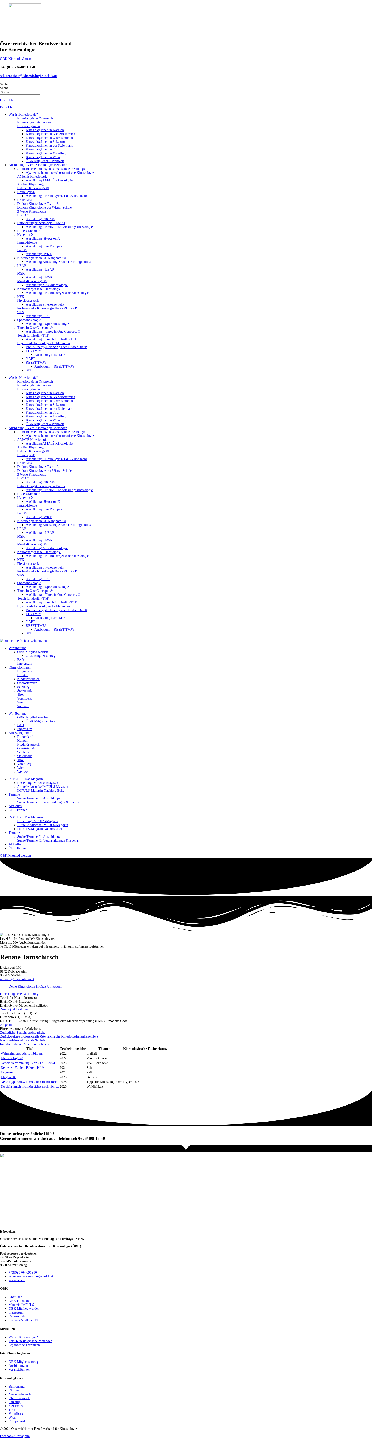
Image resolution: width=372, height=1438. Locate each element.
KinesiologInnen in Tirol (42, 149)
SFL (29, 370)
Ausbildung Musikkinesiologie (47, 285)
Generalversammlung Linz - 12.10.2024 (28, 1063)
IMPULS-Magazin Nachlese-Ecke (40, 790)
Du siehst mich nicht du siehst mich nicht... (30, 1086)
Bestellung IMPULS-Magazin (37, 783)
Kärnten (22, 675)
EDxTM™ (33, 351)
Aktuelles (15, 806)
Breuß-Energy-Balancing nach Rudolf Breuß (56, 347)
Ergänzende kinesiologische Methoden (43, 343)
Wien (20, 702)
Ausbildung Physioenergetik (45, 304)
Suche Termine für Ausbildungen (39, 798)
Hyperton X (25, 234)
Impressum (24, 663)
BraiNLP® (24, 200)
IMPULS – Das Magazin (26, 779)
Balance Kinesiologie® (33, 188)
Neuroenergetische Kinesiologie (39, 289)
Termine (14, 794)
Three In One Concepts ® (35, 327)
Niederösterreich (28, 679)
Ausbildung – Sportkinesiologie (47, 324)
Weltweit (23, 706)
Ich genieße (8, 1077)
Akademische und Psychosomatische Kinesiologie (51, 169)
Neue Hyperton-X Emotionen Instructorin (29, 1082)
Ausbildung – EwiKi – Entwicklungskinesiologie (59, 227)
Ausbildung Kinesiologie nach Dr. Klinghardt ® (58, 262)
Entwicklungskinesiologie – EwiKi (41, 223)
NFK (20, 296)
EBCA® (23, 215)
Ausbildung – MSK (39, 277)
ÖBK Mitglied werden (32, 652)
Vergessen (7, 1072)
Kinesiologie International (34, 122)
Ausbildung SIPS (38, 316)
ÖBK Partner (18, 810)
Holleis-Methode (28, 231)
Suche (4, 84)
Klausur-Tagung (12, 1058)
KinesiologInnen (28, 126)
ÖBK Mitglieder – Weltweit (45, 161)
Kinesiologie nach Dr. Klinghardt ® (41, 258)
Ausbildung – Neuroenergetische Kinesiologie (57, 293)
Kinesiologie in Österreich (35, 118)
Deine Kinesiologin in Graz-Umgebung (35, 986)
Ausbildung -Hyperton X (43, 238)
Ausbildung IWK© (39, 254)
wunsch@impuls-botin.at (17, 979)
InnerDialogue (27, 242)
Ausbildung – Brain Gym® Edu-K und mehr (56, 196)
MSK (21, 273)
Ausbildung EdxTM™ (49, 355)
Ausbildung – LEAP (40, 269)
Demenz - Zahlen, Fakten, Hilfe (22, 1067)
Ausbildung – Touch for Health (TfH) (51, 339)
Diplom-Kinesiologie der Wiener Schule (44, 207)
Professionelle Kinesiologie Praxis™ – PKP (47, 308)
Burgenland (25, 671)
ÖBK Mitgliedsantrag (40, 656)
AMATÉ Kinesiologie (32, 176)
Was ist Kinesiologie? (23, 114)
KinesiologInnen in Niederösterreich (50, 134)
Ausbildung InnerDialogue (44, 246)
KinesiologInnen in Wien (43, 157)
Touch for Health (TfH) (33, 335)
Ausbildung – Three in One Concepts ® (53, 331)
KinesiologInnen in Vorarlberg (46, 153)
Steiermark (24, 690)
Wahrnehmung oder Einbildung (22, 1053)
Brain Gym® (26, 192)
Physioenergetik (28, 300)
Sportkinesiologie (29, 320)
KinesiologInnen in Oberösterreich (49, 138)
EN (11, 100)
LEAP (21, 265)
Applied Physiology (30, 184)
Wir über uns (17, 648)
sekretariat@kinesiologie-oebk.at (28, 75)
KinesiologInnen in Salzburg (45, 141)
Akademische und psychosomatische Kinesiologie (60, 172)
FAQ (20, 659)
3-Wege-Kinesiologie (31, 211)
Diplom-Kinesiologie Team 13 (38, 203)
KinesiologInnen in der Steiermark (49, 145)
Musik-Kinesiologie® (32, 281)
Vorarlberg (24, 698)
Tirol (20, 694)
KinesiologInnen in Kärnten (45, 130)
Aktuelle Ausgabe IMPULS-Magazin (42, 786)
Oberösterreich (27, 683)
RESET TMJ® (36, 362)
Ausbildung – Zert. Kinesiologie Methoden (38, 165)
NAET (30, 358)
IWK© (22, 250)
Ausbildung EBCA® (40, 219)
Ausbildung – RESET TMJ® (54, 366)
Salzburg (23, 687)
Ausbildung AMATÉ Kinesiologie (49, 180)
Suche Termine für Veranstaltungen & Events (48, 802)
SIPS (20, 312)
